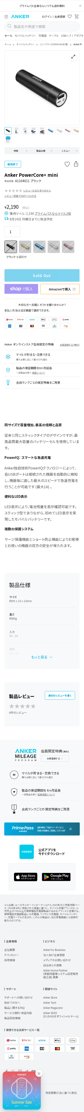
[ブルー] (39, 247)
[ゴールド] (25, 247)
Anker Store (50, 997)
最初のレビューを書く (59, 695)
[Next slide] (72, 88)
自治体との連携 (52, 965)
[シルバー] (53, 247)
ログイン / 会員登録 (53, 16)
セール (8, 35)
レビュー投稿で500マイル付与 (20, 196)
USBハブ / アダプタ (72, 35)
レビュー (66, 150)
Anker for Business (54, 950)
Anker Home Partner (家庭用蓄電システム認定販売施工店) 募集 (60, 973)
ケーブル (54, 35)
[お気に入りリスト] (69, 17)
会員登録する (53, 758)
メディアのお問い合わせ (57, 960)
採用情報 (9, 960)
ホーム (7, 44)
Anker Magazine (52, 1008)
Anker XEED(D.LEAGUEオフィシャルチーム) (61, 1014)
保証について (38, 372)
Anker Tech (49, 1002)
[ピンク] (68, 247)
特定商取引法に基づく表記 (61, 1093)
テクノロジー (11, 955)
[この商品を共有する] (76, 164)
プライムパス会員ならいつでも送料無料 (42, 6)
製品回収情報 (12, 1018)
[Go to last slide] (11, 88)
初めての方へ (12, 1002)
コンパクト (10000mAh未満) (54, 44)
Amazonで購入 (60, 289)
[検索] (9, 26)
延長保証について (46, 794)
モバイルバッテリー (25, 35)
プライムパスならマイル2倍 (53, 213)
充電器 (43, 35)
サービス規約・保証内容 (18, 1013)
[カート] (77, 17)
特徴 (16, 150)
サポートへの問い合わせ (18, 997)
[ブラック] (10, 247)
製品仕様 (40, 150)
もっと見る (39, 657)
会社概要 (9, 950)
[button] (6, 16)
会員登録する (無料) (70, 344)
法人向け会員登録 (54, 955)
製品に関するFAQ (14, 1008)
